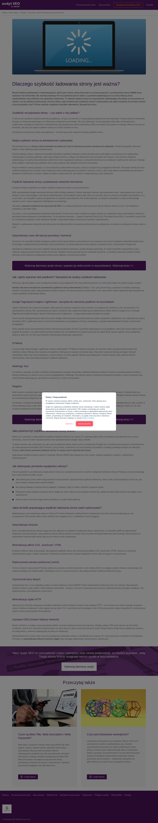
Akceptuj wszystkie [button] (84, 424)
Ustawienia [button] (69, 424)
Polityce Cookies (88, 418)
